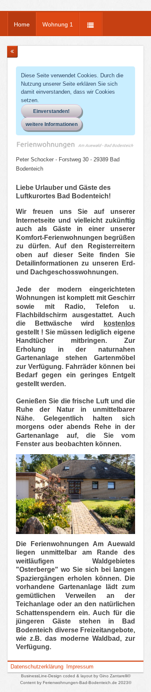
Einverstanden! (51, 111)
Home (22, 24)
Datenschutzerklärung (36, 666)
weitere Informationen (52, 124)
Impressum (80, 666)
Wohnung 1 (57, 24)
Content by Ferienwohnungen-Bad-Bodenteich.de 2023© (75, 682)
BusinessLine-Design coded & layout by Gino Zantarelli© (75, 676)
